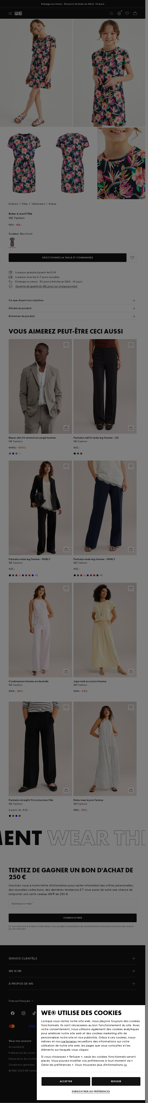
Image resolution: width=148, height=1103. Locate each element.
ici (125, 1064)
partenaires (69, 1041)
